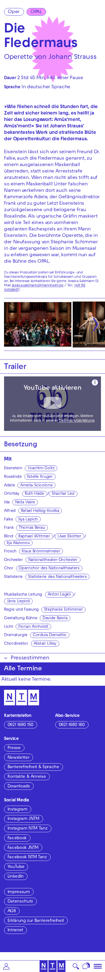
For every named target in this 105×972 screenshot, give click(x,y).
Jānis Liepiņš (18, 601)
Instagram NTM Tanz (28, 829)
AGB (12, 911)
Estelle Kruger (40, 477)
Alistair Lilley (45, 644)
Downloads (19, 786)
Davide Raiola (55, 618)
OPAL (36, 12)
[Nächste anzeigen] (95, 324)
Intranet (15, 930)
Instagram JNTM (23, 819)
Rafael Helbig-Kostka (40, 511)
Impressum (19, 892)
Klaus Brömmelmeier (41, 551)
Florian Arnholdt (33, 627)
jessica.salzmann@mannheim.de (38, 285)
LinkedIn (16, 877)
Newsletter (18, 758)
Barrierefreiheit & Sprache (33, 767)
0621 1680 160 (72, 725)
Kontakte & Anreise (27, 777)
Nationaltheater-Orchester (53, 560)
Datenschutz (20, 902)
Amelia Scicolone (36, 485)
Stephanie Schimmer (63, 610)
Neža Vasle (25, 502)
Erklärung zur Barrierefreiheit (36, 921)
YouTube (16, 867)
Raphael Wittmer (34, 536)
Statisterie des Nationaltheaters (57, 577)
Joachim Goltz (40, 468)
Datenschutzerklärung (76, 421)
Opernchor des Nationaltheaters (49, 568)
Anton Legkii (59, 595)
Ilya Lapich (28, 520)
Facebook (17, 838)
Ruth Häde (34, 494)
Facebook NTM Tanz (27, 857)
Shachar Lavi (63, 494)
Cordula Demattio (49, 635)
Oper (14, 12)
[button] (6, 966)
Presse (14, 748)
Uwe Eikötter (69, 536)
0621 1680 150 (20, 725)
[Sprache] (86, 966)
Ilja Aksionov (18, 543)
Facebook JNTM (23, 848)
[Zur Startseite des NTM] (53, 966)
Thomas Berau (32, 528)
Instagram (17, 810)
